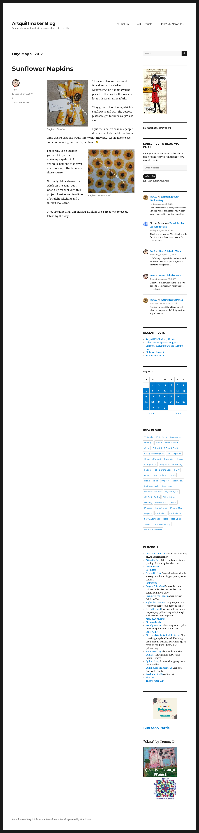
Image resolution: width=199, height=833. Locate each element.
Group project (159, 475)
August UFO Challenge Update (160, 339)
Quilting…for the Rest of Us (159, 668)
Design (180, 459)
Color (147, 448)
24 (165, 402)
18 (171, 396)
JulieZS (153, 197)
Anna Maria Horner (155, 553)
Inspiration (177, 480)
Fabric (147, 470)
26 (177, 402)
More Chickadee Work (170, 251)
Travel (147, 524)
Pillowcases (161, 502)
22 (152, 402)
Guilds (172, 475)
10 (165, 390)
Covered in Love (153, 573)
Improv (165, 480)
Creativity (169, 459)
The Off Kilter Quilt (155, 681)
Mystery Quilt (171, 491)
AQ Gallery (123, 24)
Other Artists (169, 497)
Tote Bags (176, 519)
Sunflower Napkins (42, 68)
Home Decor (23, 102)
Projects (148, 513)
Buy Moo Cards (156, 728)
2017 (14, 98)
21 (146, 402)
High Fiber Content (155, 602)
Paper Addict (152, 632)
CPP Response (174, 453)
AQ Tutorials (144, 24)
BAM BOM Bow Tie (155, 355)
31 (165, 407)
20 (184, 396)
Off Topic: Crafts (152, 497)
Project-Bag (161, 508)
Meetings (167, 486)
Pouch (173, 502)
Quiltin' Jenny (153, 661)
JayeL (15, 89)
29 (152, 407)
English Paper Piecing (171, 464)
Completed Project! (154, 453)
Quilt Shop (160, 513)
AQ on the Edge (153, 560)
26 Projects (161, 437)
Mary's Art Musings (156, 619)
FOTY (177, 470)
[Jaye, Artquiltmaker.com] (165, 91)
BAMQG (148, 442)
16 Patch (148, 437)
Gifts (14, 102)
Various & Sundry (161, 524)
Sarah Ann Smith (154, 674)
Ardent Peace (152, 566)
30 (159, 407)
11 (171, 390)
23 (159, 402)
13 (184, 390)
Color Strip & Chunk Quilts (166, 448)
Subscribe (150, 176)
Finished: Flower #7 (156, 352)
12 (177, 390)
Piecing (148, 502)
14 (146, 396)
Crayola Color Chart (155, 586)
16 (159, 396)
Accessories (175, 437)
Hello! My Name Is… (172, 24)
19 (177, 396)
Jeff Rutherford (153, 609)
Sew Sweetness (152, 519)
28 (146, 407)
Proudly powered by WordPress (75, 819)
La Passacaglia (151, 486)
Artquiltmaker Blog (34, 23)
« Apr (152, 413)
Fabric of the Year (162, 470)
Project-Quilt (176, 508)
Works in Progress (153, 529)
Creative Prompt (152, 459)
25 (171, 402)
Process (148, 508)
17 (165, 396)
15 (153, 396)
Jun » (178, 413)
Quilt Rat (150, 655)
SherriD (150, 677)
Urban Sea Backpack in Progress (162, 342)
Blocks (158, 442)
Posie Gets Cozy (153, 651)
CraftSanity (151, 583)
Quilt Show (175, 513)
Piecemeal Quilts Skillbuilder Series (163, 635)
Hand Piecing (151, 480)
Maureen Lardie (153, 622)
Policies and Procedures (45, 819)
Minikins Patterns (153, 491)
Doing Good (150, 464)
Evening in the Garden (157, 596)
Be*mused (151, 570)
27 (184, 402)
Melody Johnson (154, 625)
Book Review (171, 442)
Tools (165, 519)
